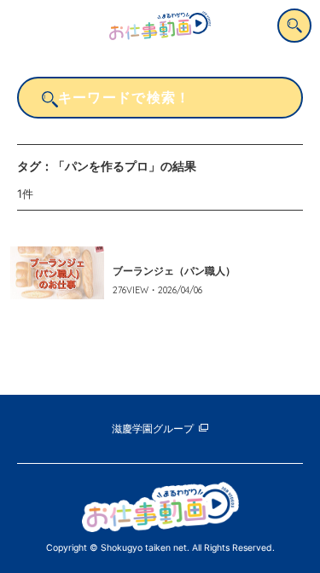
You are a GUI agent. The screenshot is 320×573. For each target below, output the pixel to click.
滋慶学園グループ (153, 429)
